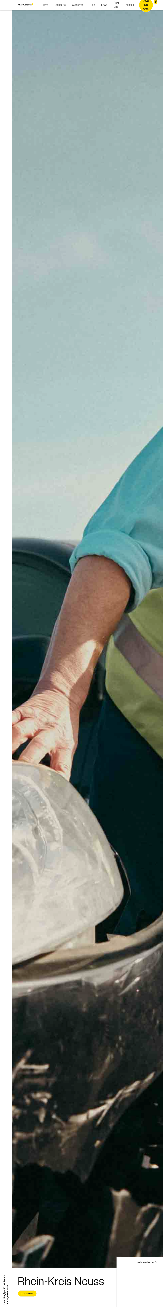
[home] (26, 5)
